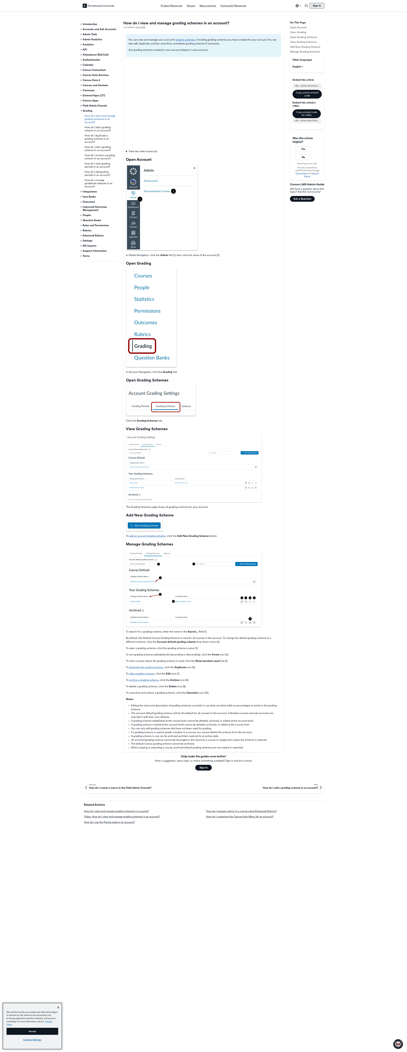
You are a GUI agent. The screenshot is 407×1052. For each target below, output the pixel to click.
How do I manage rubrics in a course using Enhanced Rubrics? (241, 811)
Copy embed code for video (306, 114)
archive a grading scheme (144, 680)
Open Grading (298, 32)
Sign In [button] (204, 767)
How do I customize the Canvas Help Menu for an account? (239, 816)
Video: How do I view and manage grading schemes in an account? (122, 816)
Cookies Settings (32, 1039)
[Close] (58, 1007)
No (303, 157)
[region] (32, 1026)
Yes (303, 148)
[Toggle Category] (81, 24)
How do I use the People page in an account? (109, 822)
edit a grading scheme (141, 673)
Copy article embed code (307, 94)
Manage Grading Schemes (305, 51)
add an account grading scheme (147, 535)
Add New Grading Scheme (305, 46)
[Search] (306, 6)
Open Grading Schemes (303, 37)
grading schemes (185, 39)
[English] (98, 6)
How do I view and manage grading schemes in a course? (116, 811)
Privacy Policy (301, 173)
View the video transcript (143, 151)
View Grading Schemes (303, 41)
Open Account (298, 27)
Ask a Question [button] (302, 198)
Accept (32, 1031)
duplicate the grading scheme (146, 667)
